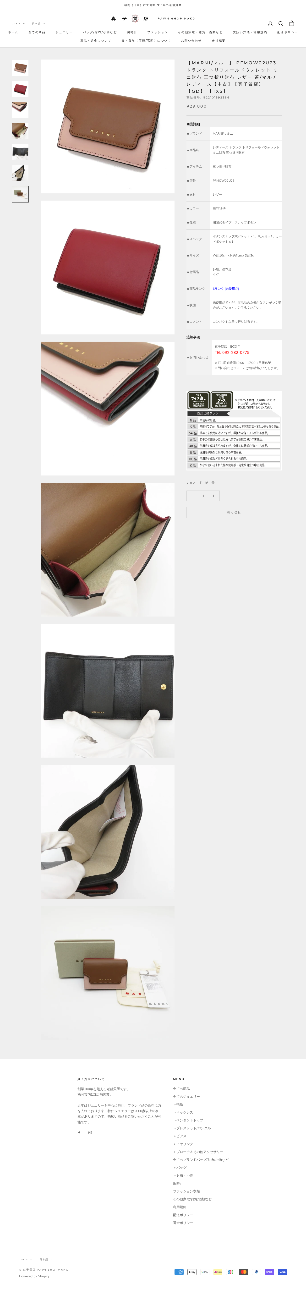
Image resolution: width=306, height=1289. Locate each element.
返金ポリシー (183, 1223)
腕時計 (132, 32)
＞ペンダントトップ (188, 1120)
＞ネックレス (183, 1112)
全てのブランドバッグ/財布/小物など (201, 1160)
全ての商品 (37, 32)
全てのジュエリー (186, 1096)
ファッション (157, 32)
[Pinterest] (213, 482)
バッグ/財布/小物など (100, 32)
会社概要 (219, 40)
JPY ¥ (16, 23)
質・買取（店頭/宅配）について (146, 40)
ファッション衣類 (186, 1191)
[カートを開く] (292, 23)
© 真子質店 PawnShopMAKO (44, 1269)
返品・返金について (95, 40)
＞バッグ (179, 1167)
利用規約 (179, 1207)
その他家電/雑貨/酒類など (192, 1199)
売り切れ (234, 512)
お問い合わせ (191, 40)
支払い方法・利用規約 (250, 32)
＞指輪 (178, 1104)
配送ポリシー (287, 32)
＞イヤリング (183, 1144)
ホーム (13, 32)
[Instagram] (90, 1132)
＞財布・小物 (183, 1175)
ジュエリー (64, 32)
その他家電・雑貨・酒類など (200, 32)
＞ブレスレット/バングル (192, 1128)
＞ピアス (179, 1136)
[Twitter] (206, 482)
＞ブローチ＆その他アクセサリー (198, 1152)
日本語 (36, 23)
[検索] (281, 23)
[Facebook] (200, 482)
